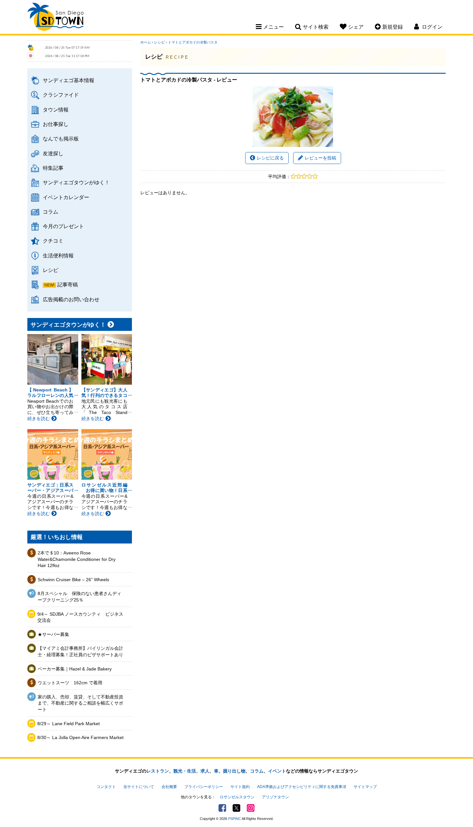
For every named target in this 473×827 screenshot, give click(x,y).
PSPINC (234, 819)
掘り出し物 (234, 771)
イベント (277, 771)
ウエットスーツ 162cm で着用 (70, 682)
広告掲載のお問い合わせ (71, 299)
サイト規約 (240, 786)
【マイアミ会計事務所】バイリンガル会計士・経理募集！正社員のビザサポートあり (80, 651)
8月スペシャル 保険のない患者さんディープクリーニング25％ (79, 596)
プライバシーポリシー (203, 786)
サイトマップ (365, 786)
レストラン (157, 771)
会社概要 (169, 786)
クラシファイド (61, 95)
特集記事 (53, 168)
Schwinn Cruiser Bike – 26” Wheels (73, 579)
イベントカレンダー (66, 197)
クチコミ (53, 241)
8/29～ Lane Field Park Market (68, 723)
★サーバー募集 (53, 634)
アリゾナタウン (275, 797)
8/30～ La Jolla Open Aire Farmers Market (80, 737)
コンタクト (106, 786)
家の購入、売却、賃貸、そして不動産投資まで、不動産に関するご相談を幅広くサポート (80, 703)
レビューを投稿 (320, 157)
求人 (204, 771)
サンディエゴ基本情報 (68, 80)
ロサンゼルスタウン (237, 797)
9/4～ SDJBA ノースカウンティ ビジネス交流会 (80, 617)
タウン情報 (56, 109)
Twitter (236, 808)
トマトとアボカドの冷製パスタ (193, 42)
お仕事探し (56, 124)
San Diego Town (55, 18)
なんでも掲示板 (61, 138)
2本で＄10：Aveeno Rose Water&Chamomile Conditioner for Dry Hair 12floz (77, 559)
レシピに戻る (270, 157)
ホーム (145, 42)
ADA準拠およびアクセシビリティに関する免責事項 (301, 786)
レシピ (50, 270)
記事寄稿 (67, 284)
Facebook (222, 808)
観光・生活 (184, 771)
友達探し (53, 153)
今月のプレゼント (63, 226)
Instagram (251, 808)
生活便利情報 (58, 255)
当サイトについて (138, 786)
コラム (50, 212)
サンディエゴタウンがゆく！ (76, 182)
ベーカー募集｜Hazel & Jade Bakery (75, 668)
